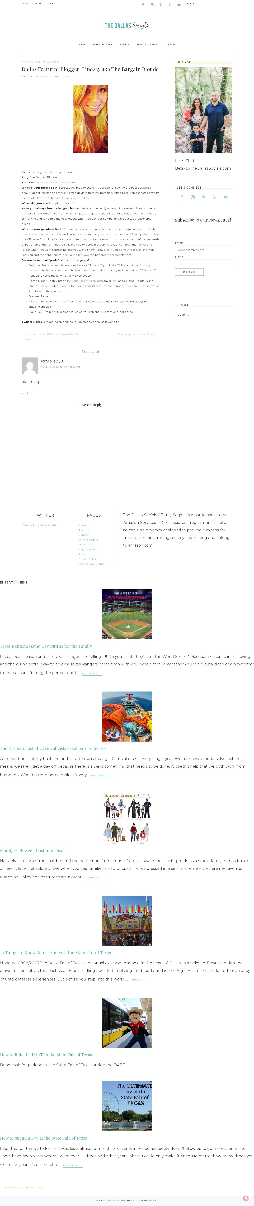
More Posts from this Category (24, 1188)
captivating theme (129, 1201)
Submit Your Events (91, 563)
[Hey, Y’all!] (203, 110)
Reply (25, 393)
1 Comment (52, 62)
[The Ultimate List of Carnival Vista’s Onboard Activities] (127, 717)
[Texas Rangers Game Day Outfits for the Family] (127, 614)
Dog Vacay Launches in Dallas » (137, 334)
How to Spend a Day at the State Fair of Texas (43, 1138)
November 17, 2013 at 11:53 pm (60, 367)
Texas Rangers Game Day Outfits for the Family (46, 646)
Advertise (85, 530)
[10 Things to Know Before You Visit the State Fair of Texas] (127, 921)
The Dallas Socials (127, 25)
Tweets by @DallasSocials (39, 525)
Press (82, 554)
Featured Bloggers (63, 76)
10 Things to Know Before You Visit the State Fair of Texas (55, 952)
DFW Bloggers (88, 539)
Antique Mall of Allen (82, 280)
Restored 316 (151, 1201)
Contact (84, 534)
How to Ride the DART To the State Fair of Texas (46, 1054)
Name (179, 256)
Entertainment (39, 76)
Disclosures (86, 544)
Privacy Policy (87, 559)
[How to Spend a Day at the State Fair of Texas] (127, 1106)
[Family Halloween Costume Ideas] (127, 819)
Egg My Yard (87, 549)
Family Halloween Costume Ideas (32, 850)
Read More (88, 673)
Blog (25, 76)
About (83, 525)
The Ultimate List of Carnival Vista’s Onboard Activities (53, 748)
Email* (179, 242)
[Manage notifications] (246, 1198)
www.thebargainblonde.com (55, 182)
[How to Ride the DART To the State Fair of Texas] (127, 1023)
